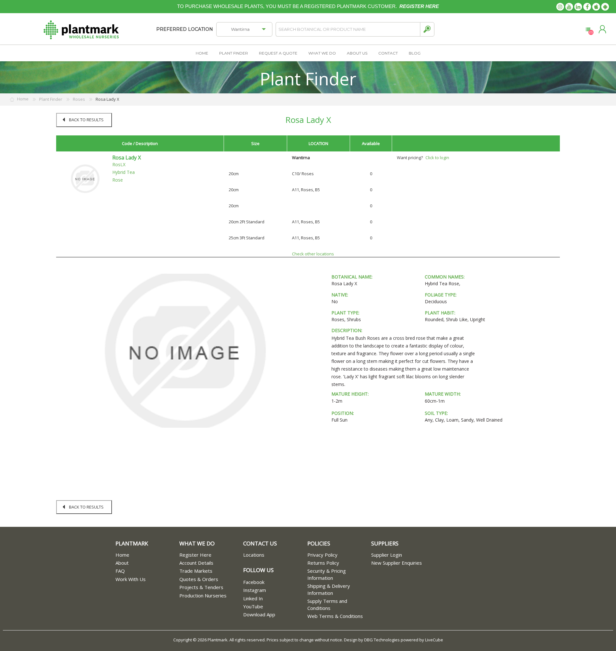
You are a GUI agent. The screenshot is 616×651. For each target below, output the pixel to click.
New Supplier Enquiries (396, 563)
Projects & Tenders (201, 587)
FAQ (120, 571)
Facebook (253, 582)
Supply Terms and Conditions (327, 604)
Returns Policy (323, 563)
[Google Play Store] (605, 7)
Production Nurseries (203, 595)
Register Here (195, 555)
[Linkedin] (578, 7)
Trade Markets (195, 571)
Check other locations (313, 254)
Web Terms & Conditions (335, 616)
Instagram (254, 590)
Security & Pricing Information (326, 574)
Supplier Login (386, 555)
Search (427, 29)
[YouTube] (569, 7)
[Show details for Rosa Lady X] (85, 178)
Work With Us (131, 579)
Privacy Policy (322, 555)
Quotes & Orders (198, 579)
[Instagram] (560, 7)
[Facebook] (587, 7)
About (122, 563)
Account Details (196, 563)
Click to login (437, 157)
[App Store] (596, 7)
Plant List (588, 29)
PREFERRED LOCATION (184, 29)
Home (122, 555)
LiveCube (434, 640)
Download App (259, 614)
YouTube (253, 606)
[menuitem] (147, 555)
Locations (253, 555)
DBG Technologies (382, 640)
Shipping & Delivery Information (328, 589)
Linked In (253, 598)
